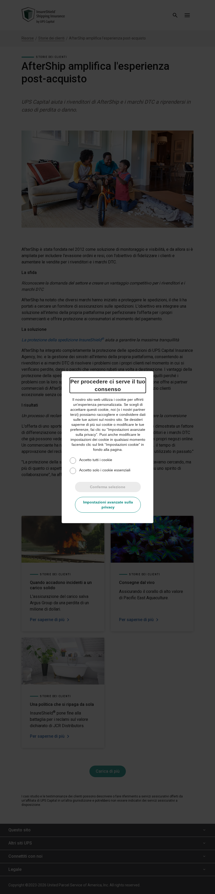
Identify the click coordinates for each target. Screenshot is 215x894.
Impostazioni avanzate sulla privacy (108, 504)
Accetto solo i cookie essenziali (104, 470)
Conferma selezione (107, 487)
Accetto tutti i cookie (95, 460)
